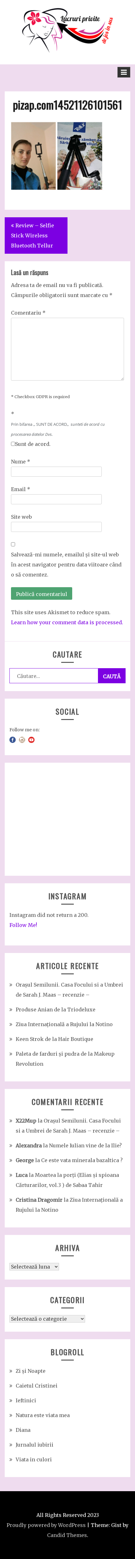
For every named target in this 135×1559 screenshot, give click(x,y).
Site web (21, 517)
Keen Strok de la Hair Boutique (54, 1039)
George (25, 1160)
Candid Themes (67, 1535)
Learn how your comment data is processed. (67, 622)
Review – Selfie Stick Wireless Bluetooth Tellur (32, 235)
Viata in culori (34, 1459)
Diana (23, 1430)
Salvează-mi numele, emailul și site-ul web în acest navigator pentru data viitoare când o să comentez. (66, 564)
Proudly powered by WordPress (46, 1525)
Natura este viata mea (43, 1415)
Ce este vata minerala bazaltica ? (82, 1160)
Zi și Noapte (31, 1371)
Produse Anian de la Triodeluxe (55, 1009)
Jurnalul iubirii (34, 1445)
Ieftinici (26, 1400)
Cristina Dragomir (39, 1200)
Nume (20, 461)
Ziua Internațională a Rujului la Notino (64, 1024)
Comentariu (28, 313)
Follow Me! (23, 925)
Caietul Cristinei (36, 1386)
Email (20, 489)
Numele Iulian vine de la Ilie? (85, 1145)
